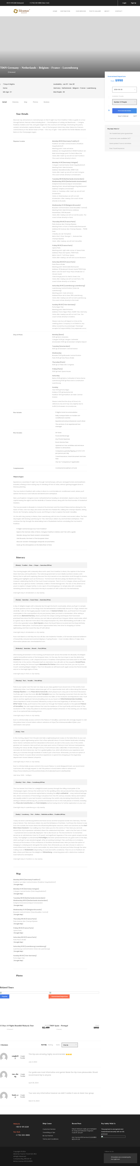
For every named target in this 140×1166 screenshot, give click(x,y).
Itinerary (15, 102)
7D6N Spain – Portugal (59, 1026)
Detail (4, 102)
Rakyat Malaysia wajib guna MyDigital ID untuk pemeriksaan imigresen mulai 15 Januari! (84, 1131)
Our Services (81, 11)
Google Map (18, 884)
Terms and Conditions (50, 1139)
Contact (118, 11)
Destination (65, 11)
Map (25, 102)
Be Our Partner (48, 1136)
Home (55, 11)
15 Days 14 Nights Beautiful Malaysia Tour (17, 1026)
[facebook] (111, 3)
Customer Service (49, 1129)
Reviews (46, 102)
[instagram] (114, 3)
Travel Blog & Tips (49, 1132)
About (106, 11)
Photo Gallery (95, 11)
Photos (35, 102)
